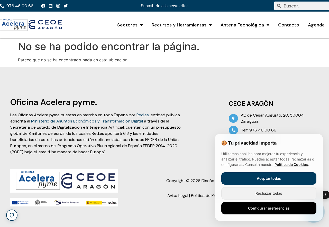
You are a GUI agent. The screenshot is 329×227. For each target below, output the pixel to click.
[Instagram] (58, 6)
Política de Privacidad (211, 195)
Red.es (142, 115)
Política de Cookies (291, 164)
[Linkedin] (51, 6)
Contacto (288, 25)
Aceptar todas (269, 178)
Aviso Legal (177, 195)
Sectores (127, 25)
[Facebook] (43, 6)
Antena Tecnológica (242, 25)
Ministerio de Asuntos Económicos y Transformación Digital (87, 121)
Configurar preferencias (269, 208)
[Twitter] (65, 6)
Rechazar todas (268, 193)
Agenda (316, 25)
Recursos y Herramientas (179, 25)
